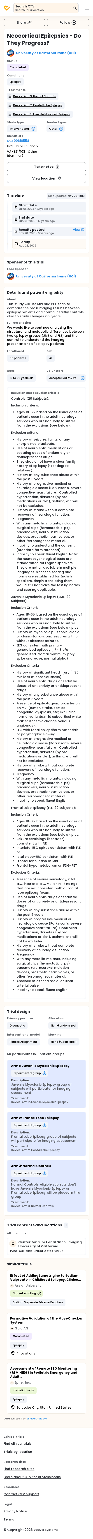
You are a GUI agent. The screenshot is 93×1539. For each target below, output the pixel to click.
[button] (15, 81)
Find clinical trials (18, 1443)
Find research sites (19, 1469)
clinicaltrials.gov (37, 1418)
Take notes (44, 166)
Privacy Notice (15, 1511)
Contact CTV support (21, 1494)
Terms (9, 1519)
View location (44, 178)
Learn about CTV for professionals (32, 1477)
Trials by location (18, 1451)
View (77, 230)
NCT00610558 (18, 141)
